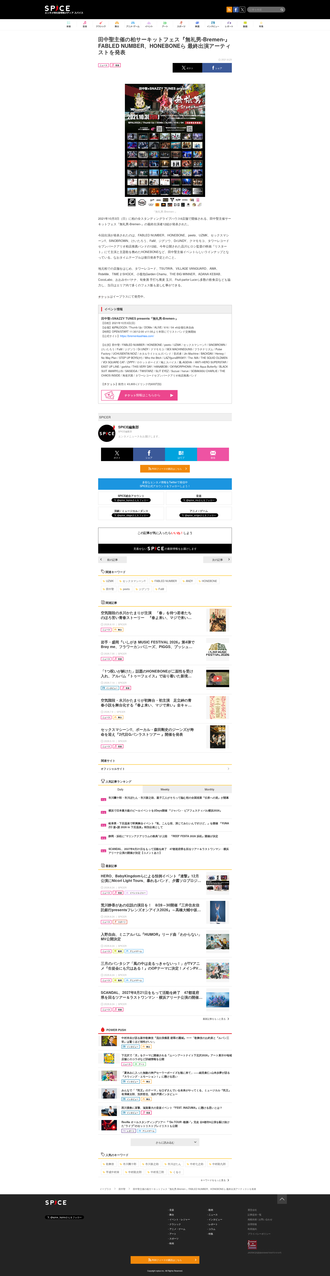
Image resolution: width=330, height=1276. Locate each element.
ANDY (189, 581)
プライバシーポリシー (259, 1233)
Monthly (209, 789)
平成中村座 (112, 1172)
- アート (172, 1233)
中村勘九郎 (219, 1164)
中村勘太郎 (135, 1172)
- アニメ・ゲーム (176, 1228)
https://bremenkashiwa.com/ (137, 336)
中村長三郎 (157, 1172)
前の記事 (112, 560)
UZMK (110, 581)
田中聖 (110, 589)
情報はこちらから (148, 395)
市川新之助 (152, 1164)
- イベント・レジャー (179, 1219)
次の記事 (217, 560)
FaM (161, 589)
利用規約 (252, 1228)
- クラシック (174, 1224)
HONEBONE (209, 581)
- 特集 (210, 1233)
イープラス (105, 1188)
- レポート (212, 1224)
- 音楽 (171, 1209)
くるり (177, 1172)
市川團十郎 (129, 1164)
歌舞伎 (110, 1164)
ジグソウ (144, 589)
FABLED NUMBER (165, 581)
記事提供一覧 (254, 1214)
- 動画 (210, 1209)
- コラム (211, 1228)
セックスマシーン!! (134, 581)
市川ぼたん (174, 1164)
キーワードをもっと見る (213, 1180)
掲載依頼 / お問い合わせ (260, 1219)
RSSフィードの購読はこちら (166, 468)
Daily (120, 789)
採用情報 (252, 1224)
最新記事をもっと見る (214, 1018)
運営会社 (252, 1209)
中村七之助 (196, 1164)
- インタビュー (214, 1219)
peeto (126, 589)
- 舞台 (171, 1214)
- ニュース (212, 1214)
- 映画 (171, 1243)
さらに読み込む (165, 1142)
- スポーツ (173, 1238)
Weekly (165, 789)
